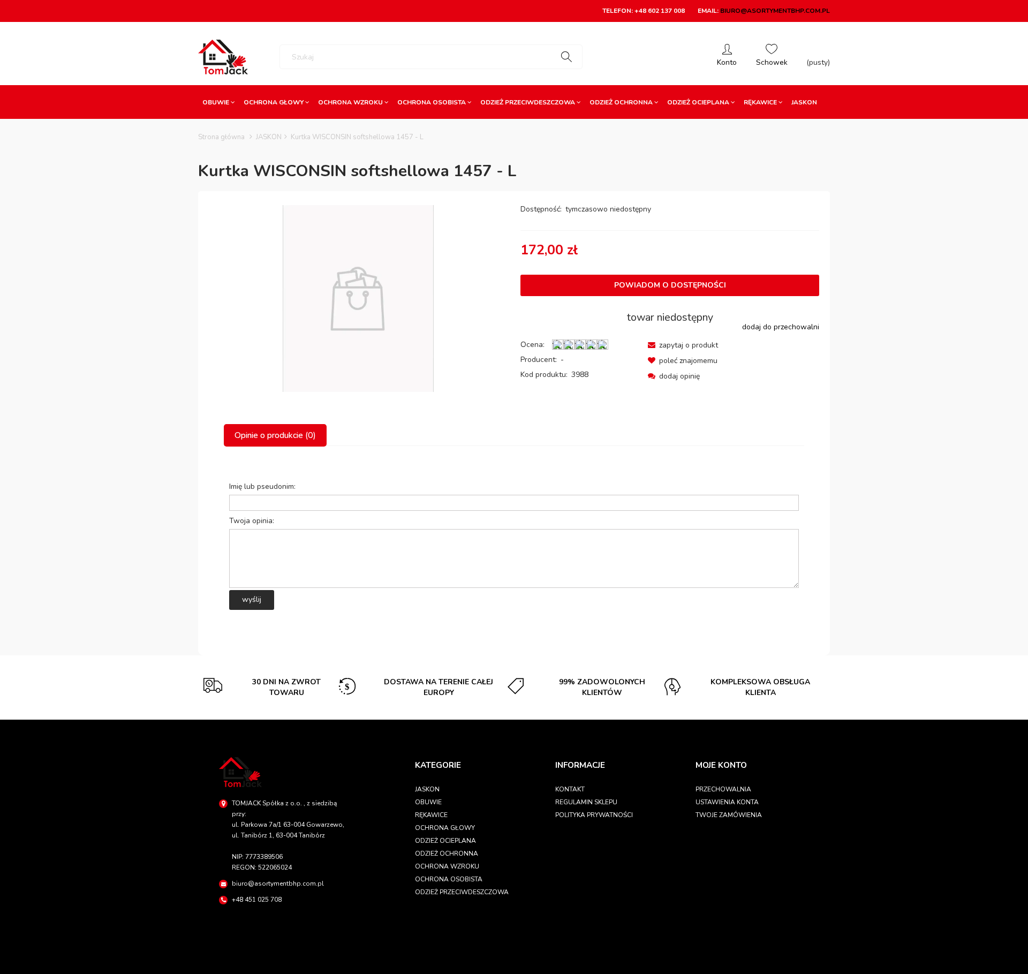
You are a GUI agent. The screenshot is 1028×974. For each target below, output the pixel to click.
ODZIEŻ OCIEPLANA (445, 840)
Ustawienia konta (727, 802)
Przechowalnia (723, 789)
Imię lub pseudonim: (262, 486)
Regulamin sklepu (586, 802)
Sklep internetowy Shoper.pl (514, 960)
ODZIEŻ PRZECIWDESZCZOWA (462, 892)
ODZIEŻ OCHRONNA (446, 853)
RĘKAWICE (431, 815)
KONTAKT (570, 789)
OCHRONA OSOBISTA (448, 879)
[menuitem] (218, 102)
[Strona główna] (223, 57)
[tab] (276, 435)
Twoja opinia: (251, 521)
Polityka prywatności (594, 815)
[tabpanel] (514, 542)
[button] (683, 345)
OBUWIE (428, 802)
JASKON (427, 789)
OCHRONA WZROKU (447, 866)
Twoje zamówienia (729, 815)
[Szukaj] (566, 56)
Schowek (772, 57)
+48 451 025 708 (257, 899)
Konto (727, 57)
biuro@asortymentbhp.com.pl (775, 10)
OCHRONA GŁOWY (445, 828)
